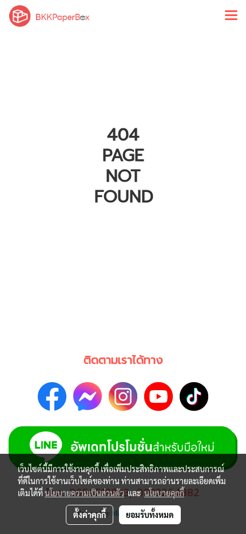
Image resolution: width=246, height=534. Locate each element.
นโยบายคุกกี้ (164, 493)
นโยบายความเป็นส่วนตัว (84, 493)
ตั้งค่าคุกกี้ (89, 514)
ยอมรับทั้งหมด (150, 514)
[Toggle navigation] (231, 16)
